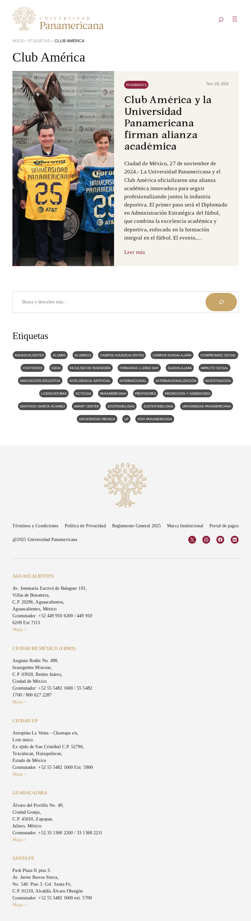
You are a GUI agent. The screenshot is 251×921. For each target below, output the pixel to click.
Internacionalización (176, 381)
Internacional (133, 381)
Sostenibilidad (121, 406)
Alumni (59, 355)
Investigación (218, 381)
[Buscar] (221, 302)
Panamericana (113, 393)
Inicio (18, 40)
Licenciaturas (54, 393)
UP (126, 419)
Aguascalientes (29, 355)
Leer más (134, 252)
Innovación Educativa (40, 381)
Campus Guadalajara (172, 355)
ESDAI (56, 368)
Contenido (32, 368)
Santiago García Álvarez (42, 406)
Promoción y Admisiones (187, 393)
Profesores (145, 393)
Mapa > (19, 629)
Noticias (83, 393)
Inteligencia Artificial (90, 381)
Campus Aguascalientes (122, 355)
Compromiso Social (218, 355)
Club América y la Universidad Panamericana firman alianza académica (168, 124)
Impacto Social (214, 368)
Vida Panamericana (154, 419)
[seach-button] (221, 20)
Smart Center (86, 406)
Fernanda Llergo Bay (139, 368)
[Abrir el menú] (235, 19)
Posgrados (136, 85)
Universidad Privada (97, 419)
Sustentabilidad (158, 406)
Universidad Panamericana (206, 406)
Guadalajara (180, 368)
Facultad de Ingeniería (90, 368)
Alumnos (83, 355)
